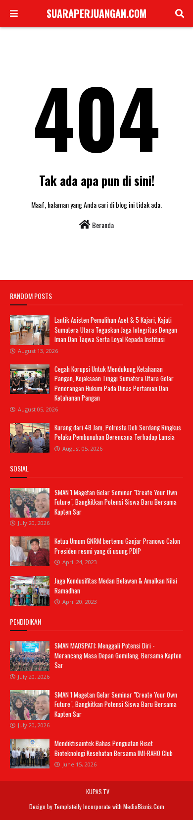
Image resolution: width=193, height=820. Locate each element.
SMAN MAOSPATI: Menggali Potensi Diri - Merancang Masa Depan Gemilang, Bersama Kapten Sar (118, 655)
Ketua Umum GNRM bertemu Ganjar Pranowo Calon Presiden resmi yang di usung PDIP (117, 546)
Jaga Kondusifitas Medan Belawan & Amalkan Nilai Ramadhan (115, 585)
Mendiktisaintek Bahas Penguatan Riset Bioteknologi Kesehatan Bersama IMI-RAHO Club (113, 748)
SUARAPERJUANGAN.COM (96, 13)
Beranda (102, 225)
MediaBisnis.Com (143, 806)
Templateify (68, 806)
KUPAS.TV (97, 791)
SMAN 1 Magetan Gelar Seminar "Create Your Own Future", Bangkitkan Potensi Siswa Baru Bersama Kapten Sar (115, 502)
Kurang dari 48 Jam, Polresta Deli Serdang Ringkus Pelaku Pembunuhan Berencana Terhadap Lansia (117, 432)
